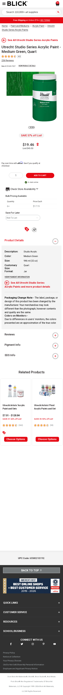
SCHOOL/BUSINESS (14, 631)
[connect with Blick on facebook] (11, 645)
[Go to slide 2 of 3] (31, 127)
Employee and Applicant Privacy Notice (20, 668)
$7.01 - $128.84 (11, 415)
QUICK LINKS (10, 602)
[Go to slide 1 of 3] (29, 127)
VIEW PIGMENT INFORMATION (17, 277)
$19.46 (28, 145)
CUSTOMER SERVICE (15, 612)
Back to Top (30, 570)
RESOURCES (10, 621)
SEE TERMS (45, 20)
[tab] (31, 240)
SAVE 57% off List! (31, 135)
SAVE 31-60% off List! (12, 419)
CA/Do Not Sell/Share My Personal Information (23, 664)
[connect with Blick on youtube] (55, 645)
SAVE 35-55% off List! (43, 419)
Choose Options (15, 439)
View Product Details (27, 66)
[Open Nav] (4, 4)
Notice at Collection (11, 657)
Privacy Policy (9, 653)
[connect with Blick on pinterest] (44, 645)
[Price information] (27, 229)
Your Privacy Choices (12, 661)
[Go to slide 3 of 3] (34, 127)
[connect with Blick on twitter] (22, 645)
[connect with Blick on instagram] (33, 645)
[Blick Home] (17, 3)
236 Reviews (8, 60)
